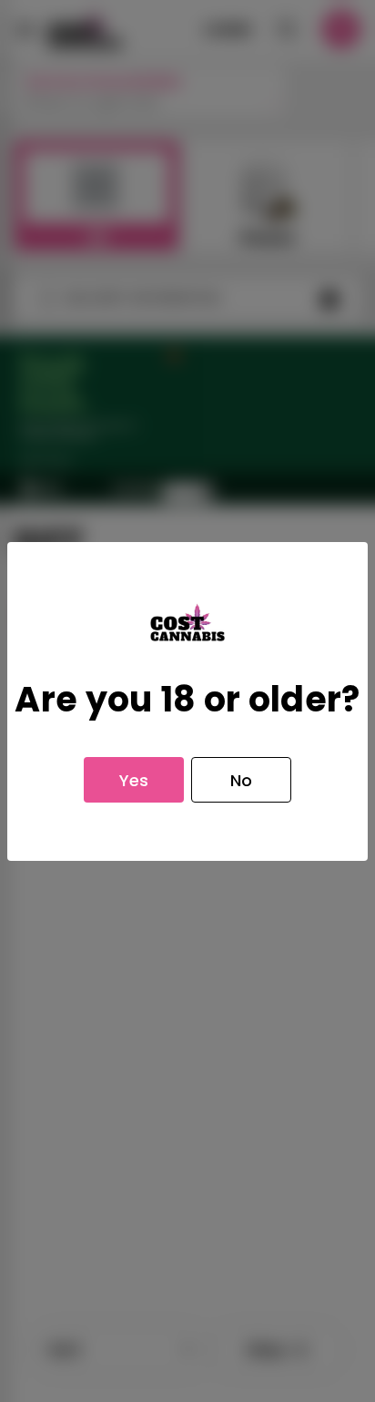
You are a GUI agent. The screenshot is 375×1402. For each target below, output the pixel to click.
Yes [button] (133, 780)
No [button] (241, 780)
